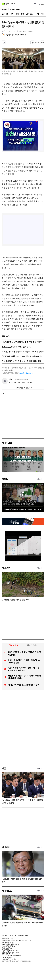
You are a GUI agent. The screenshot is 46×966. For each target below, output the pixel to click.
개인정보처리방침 (23, 935)
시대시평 (6, 847)
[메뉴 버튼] (42, 3)
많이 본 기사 (13, 645)
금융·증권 (29, 14)
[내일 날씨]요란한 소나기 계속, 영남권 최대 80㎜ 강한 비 (23, 356)
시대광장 (6, 567)
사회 (42, 14)
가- (32, 42)
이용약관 (4, 935)
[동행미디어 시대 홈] (9, 4)
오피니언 (5, 14)
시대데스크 (7, 890)
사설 (4, 768)
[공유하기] (35, 3)
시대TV (5, 479)
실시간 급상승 (32, 645)
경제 (17, 14)
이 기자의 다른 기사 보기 (22, 388)
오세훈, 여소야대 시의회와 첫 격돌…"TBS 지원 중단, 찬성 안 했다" (23, 351)
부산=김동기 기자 (9, 31)
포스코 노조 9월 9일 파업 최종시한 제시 (17, 346)
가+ (42, 42)
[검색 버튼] (38, 3)
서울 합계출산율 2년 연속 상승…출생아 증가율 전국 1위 (23, 361)
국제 (37, 14)
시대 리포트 (7, 442)
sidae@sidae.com (26, 373)
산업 (22, 14)
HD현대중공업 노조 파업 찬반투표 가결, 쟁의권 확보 (22, 342)
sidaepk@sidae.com (21, 379)
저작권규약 (12, 935)
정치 (12, 14)
